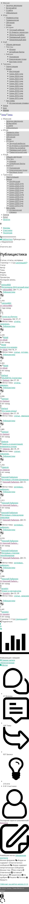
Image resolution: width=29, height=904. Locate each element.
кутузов (24, 352)
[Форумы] (1, 239)
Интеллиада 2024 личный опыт (15, 287)
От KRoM (3, 340)
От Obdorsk (5, 469)
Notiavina (4, 823)
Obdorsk (6, 449)
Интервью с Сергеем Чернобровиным (9, 554)
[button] (14, 893)
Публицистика (9, 292)
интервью (18, 487)
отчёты (17, 321)
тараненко (5, 324)
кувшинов (4, 453)
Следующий (21, 262)
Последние (7, 233)
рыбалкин (4, 489)
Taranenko (7, 319)
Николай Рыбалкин (11, 482)
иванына (4, 385)
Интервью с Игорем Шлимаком (15, 479)
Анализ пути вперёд (8, 347)
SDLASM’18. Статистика (12, 378)
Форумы (6, 228)
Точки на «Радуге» (9, 316)
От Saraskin (5, 614)
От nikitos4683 (6, 305)
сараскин (25, 596)
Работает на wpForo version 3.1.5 (14, 884)
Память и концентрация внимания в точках (11, 445)
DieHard (6, 380)
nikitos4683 (7, 289)
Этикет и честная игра (11, 591)
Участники (7, 230)
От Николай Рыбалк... (9, 505)
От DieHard (4, 401)
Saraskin (6, 593)
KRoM (5, 349)
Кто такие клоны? (9, 411)
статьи (17, 352)
